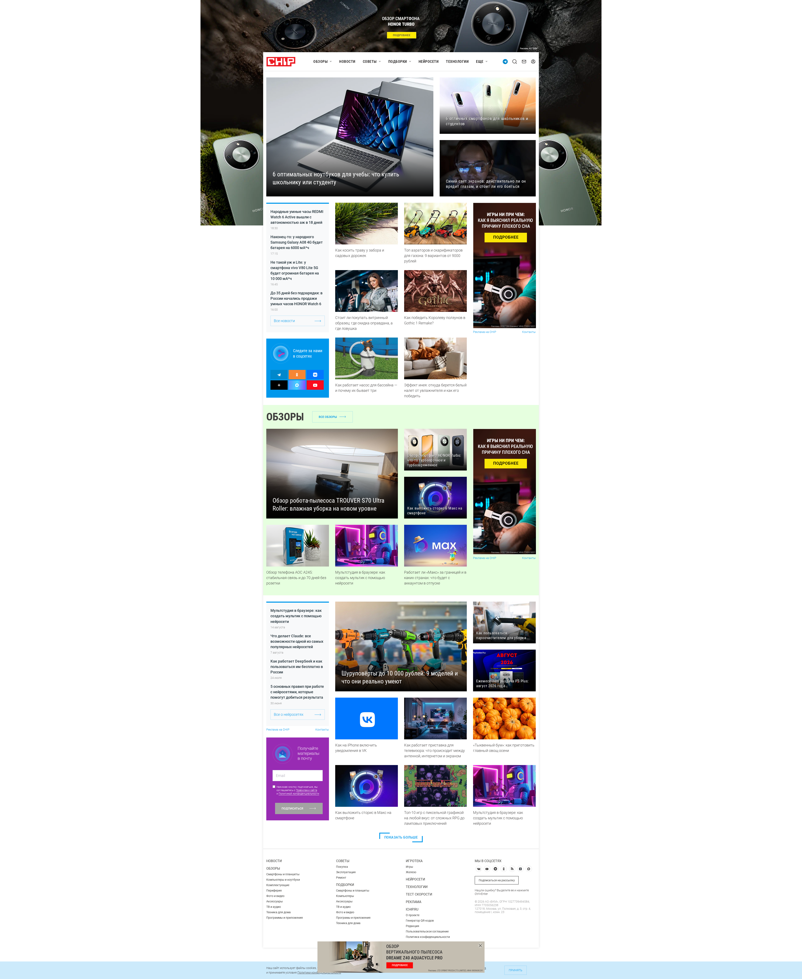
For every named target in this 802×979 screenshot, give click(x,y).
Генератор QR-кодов (420, 920)
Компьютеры (345, 896)
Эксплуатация (346, 872)
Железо (411, 872)
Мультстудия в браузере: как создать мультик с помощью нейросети (296, 616)
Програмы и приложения (353, 917)
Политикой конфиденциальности (299, 793)
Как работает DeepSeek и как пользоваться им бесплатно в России (296, 666)
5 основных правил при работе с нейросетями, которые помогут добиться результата (297, 691)
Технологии (457, 61)
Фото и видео (275, 896)
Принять (515, 970)
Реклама (413, 902)
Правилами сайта (306, 790)
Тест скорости (419, 894)
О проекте (412, 915)
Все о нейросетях (288, 714)
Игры (409, 866)
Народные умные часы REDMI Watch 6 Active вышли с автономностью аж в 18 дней (296, 217)
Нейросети (429, 61)
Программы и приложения (284, 917)
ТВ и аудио (273, 906)
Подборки (397, 61)
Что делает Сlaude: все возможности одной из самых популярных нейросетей (296, 641)
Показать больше (401, 837)
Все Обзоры (328, 417)
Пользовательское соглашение (427, 931)
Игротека (414, 861)
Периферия (274, 890)
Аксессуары (274, 901)
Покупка (342, 866)
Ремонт (341, 877)
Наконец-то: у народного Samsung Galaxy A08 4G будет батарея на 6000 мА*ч (296, 242)
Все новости (284, 321)
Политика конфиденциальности (428, 937)
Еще (479, 61)
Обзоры (320, 61)
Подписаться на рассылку (497, 880)
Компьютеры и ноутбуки (283, 879)
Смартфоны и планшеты (282, 874)
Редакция (412, 926)
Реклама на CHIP (484, 332)
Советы (370, 61)
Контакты (529, 332)
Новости (347, 61)
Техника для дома (278, 912)
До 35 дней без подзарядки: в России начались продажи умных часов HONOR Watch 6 (296, 298)
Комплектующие (277, 885)
